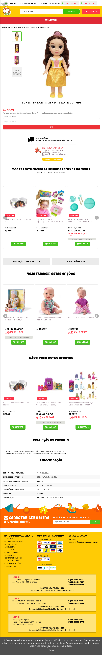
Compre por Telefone (13, 558)
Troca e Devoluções (12, 563)
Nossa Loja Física (11, 544)
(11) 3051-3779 (76, 601)
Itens (91, 11)
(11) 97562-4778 (77, 622)
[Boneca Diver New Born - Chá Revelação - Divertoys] (19, 301)
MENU (52, 20)
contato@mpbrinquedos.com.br (83, 542)
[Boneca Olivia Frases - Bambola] (82, 301)
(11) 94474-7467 (54, 3)
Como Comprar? (11, 552)
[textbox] (41, 11)
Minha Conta (9, 547)
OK (95, 522)
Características (75, 261)
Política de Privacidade (13, 541)
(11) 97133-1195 (77, 603)
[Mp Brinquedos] (7, 11)
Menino (75, 517)
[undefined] (56, 65)
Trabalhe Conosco (12, 566)
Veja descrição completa (17, 72)
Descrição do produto (26, 261)
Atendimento (9, 555)
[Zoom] (17, 36)
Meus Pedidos (9, 550)
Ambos (85, 517)
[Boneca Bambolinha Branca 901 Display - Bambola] (50, 301)
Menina (65, 517)
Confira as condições (52, 159)
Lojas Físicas (69, 3)
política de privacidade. (53, 643)
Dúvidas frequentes (12, 561)
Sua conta (88, 3)
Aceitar (51, 650)
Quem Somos (9, 539)
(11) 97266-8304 (77, 584)
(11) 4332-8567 (76, 619)
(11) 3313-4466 (76, 579)
